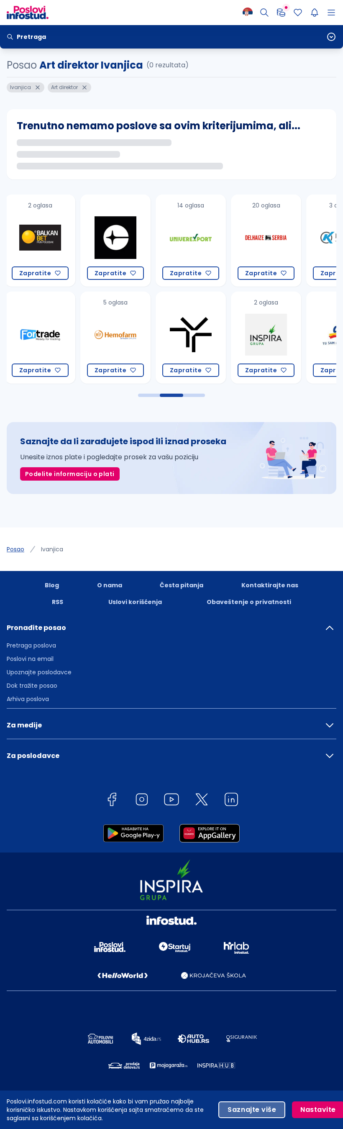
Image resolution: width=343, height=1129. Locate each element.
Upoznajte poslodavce (39, 672)
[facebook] (111, 801)
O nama (109, 585)
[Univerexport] (117, 241)
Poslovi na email (30, 659)
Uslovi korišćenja (135, 602)
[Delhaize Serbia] (192, 241)
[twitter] (201, 801)
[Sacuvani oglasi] (297, 12)
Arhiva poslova (28, 699)
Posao (15, 549)
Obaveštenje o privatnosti (249, 602)
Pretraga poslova (31, 645)
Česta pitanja (181, 585)
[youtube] (171, 801)
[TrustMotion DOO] (117, 338)
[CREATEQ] (42, 241)
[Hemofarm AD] (42, 338)
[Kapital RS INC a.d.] (268, 241)
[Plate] (281, 12)
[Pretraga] (264, 12)
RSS (57, 602)
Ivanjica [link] (52, 549)
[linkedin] (231, 801)
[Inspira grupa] (192, 338)
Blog (52, 585)
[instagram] (141, 801)
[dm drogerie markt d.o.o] (268, 338)
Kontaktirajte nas (269, 585)
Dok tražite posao (32, 685)
